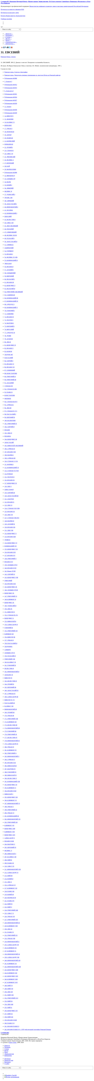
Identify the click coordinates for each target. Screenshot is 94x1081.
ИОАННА (7, 436)
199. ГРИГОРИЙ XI (10, 810)
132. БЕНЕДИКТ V (10, 533)
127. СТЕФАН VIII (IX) (11, 518)
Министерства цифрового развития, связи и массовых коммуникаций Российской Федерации (58, 6)
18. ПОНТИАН (9, 131)
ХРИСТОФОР (9, 489)
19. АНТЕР (7, 135)
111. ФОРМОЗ (8, 464)
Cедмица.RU (5, 1032)
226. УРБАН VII (9, 916)
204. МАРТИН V (9, 844)
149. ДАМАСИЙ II (10, 606)
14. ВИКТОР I (8, 116)
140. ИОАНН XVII (10, 568)
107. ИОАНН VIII (10, 452)
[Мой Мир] (8, 47)
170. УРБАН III (9, 715)
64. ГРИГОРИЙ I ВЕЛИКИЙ (13, 292)
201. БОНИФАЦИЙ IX (11, 816)
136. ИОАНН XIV (10, 552)
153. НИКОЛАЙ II (10, 621)
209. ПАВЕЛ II (9, 863)
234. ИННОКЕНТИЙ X (11, 941)
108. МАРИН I (9, 455)
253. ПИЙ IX (8, 1001)
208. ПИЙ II (8, 860)
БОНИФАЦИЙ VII (10, 546)
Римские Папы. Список (8, 57)
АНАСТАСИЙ (9, 442)
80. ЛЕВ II (7, 342)
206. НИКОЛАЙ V (10, 854)
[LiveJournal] (6, 47)
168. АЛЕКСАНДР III (11, 697)
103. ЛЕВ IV (8, 433)
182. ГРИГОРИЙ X (10, 753)
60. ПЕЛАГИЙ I (9, 279)
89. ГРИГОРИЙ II (10, 376)
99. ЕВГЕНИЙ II (9, 417)
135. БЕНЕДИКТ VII (11, 549)
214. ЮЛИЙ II (8, 879)
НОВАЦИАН (8, 144)
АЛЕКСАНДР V (9, 838)
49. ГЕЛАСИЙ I (9, 238)
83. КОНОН (8, 351)
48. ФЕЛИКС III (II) (10, 235)
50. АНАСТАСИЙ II (10, 241)
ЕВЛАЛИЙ (8, 216)
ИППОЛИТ (8, 125)
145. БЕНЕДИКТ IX (10, 587)
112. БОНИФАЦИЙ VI (11, 467)
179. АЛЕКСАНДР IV (11, 744)
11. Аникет (7, 106)
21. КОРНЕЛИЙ (9, 141)
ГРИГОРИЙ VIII (9, 659)
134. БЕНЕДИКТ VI (10, 543)
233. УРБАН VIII (9, 938)
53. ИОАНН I (8, 254)
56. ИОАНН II (8, 266)
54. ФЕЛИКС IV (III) (10, 257)
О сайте (6, 1063)
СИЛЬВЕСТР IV (9, 653)
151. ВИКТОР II (9, 612)
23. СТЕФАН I (9, 150)
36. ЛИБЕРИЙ (8, 188)
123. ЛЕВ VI (8, 505)
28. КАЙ (7, 166)
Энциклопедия (9, 1054)
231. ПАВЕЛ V (9, 932)
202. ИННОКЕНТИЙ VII (12, 819)
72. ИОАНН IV (9, 317)
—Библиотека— (9, 44)
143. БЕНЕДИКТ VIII (11, 577)
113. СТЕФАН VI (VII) (11, 471)
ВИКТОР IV (8, 678)
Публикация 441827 (10, 100)
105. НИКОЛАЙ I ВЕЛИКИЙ (13, 445)
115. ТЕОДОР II (9, 477)
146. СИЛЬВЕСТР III (11, 590)
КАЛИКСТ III (8, 706)
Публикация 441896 (10, 172)
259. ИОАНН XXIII (10, 1020)
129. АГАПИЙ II (9, 524)
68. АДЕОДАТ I (9, 304)
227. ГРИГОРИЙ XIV (11, 919)
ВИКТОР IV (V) (9, 700)
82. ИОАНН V (8, 348)
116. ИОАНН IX (9, 480)
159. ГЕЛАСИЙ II (10, 656)
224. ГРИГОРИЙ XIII (11, 910)
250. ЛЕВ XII (8, 992)
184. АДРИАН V (9, 759)
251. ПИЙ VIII (8, 995)
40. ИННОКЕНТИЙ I (11, 207)
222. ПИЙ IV (8, 904)
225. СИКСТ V (9, 913)
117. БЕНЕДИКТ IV (10, 483)
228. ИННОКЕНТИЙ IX (12, 923)
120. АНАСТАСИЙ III (11, 496)
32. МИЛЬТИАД (9, 175)
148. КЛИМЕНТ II (10, 599)
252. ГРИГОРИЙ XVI (11, 998)
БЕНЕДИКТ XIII (9, 828)
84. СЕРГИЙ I (8, 361)
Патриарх (7, 1047)
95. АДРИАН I (9, 405)
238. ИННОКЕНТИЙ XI (12, 954)
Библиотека (8, 1055)
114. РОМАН (8, 474)
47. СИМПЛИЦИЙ (10, 232)
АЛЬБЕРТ (7, 649)
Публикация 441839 (10, 113)
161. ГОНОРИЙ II (10, 665)
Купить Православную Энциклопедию (13, 16)
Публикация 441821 (10, 94)
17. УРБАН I (8, 128)
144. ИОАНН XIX (10, 584)
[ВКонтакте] (4, 47)
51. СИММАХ (8, 245)
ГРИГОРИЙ (8, 580)
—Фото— (7, 40)
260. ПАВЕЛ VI (9, 1023)
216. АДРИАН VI (10, 885)
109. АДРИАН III (9, 458)
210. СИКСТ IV (9, 866)
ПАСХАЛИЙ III (9, 703)
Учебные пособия (6, 19)
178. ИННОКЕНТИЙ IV (12, 741)
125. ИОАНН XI (9, 511)
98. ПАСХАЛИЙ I (10, 414)
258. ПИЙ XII (8, 1017)
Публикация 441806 (10, 78)
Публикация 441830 (10, 103)
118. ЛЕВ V (8, 486)
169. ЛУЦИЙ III (9, 712)
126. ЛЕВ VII (8, 514)
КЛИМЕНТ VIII (9, 832)
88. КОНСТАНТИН (10, 373)
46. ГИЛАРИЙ (9, 229)
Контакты (7, 1062)
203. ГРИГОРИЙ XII (10, 822)
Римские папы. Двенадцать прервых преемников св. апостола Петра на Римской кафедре (32, 75)
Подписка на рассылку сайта (10, 12)
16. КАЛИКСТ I (9, 122)
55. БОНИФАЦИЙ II (11, 260)
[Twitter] (10, 47)
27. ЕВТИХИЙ (9, 163)
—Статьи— (8, 37)
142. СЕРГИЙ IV (9, 574)
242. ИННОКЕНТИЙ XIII (12, 967)
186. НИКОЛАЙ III (10, 766)
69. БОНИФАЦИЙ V (11, 307)
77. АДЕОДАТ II (9, 332)
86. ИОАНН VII (9, 367)
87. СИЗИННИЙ (9, 370)
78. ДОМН (7, 336)
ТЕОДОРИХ (8, 646)
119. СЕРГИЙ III (9, 493)
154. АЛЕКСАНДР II (11, 624)
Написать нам (8, 1060)
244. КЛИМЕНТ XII (10, 973)
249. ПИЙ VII (8, 989)
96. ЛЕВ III (7, 408)
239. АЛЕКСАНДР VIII (11, 957)
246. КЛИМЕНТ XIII (11, 979)
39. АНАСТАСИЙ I (10, 204)
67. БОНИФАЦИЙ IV (11, 301)
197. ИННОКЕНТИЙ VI (12, 803)
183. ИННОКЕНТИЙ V (11, 756)
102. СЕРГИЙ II (9, 427)
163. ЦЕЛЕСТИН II (10, 681)
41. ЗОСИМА (8, 210)
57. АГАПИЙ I (9, 270)
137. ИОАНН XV (9, 555)
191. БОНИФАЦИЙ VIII (12, 781)
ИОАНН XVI (8, 562)
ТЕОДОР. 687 (8, 354)
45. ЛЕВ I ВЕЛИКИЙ (11, 226)
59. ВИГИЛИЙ (9, 276)
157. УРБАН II (8, 640)
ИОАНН (7, 430)
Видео (6, 1050)
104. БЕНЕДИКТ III (10, 439)
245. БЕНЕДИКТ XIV (11, 976)
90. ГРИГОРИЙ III (10, 379)
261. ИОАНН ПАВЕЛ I (11, 1026)
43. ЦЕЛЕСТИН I (10, 219)
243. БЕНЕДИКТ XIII (11, 970)
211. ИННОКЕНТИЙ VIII (12, 869)
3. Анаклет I (8, 81)
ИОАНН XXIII (9, 841)
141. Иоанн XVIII (9, 571)
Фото (6, 1052)
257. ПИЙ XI (8, 1014)
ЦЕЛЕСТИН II (9, 668)
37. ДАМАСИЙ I (9, 194)
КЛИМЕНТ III (8, 634)
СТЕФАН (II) (8, 386)
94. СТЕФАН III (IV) (10, 401)
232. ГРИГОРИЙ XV (11, 935)
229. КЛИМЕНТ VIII (11, 926)
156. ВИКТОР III (9, 637)
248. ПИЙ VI (8, 985)
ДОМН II (7, 540)
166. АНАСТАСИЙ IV (11, 690)
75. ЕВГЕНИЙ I (9, 326)
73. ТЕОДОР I (8, 320)
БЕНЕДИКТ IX (9, 593)
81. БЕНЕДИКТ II (10, 345)
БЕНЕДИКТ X (9, 618)
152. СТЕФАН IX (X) (11, 615)
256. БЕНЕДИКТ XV (11, 1010)
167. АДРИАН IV (10, 693)
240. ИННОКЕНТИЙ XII (12, 960)
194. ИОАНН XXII (10, 791)
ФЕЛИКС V (8, 850)
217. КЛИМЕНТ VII (10, 888)
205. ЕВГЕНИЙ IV (10, 847)
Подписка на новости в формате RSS (12, 9)
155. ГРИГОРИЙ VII (10, 631)
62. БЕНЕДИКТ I (9, 285)
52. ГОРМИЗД (8, 251)
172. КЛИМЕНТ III (10, 722)
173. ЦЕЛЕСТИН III (10, 725)
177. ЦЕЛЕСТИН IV (10, 737)
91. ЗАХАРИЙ (9, 383)
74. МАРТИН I (9, 323)
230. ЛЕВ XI (8, 929)
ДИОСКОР (8, 263)
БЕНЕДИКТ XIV (9, 835)
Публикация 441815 (10, 88)
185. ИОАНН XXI (10, 762)
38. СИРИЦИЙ (9, 201)
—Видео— (7, 39)
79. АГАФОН (8, 339)
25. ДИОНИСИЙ (9, 157)
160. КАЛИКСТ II (10, 662)
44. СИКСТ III (8, 223)
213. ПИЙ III (8, 875)
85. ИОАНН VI (9, 364)
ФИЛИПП (7, 398)
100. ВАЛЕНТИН (10, 420)
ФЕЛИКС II (8, 191)
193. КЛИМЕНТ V (10, 788)
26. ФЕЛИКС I (9, 160)
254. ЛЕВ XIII (8, 1004)
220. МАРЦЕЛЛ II (10, 897)
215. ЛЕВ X (8, 882)
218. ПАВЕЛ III (9, 891)
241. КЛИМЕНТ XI (10, 963)
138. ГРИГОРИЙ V (10, 558)
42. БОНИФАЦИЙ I (10, 213)
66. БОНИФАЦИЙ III (11, 298)
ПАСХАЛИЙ (8, 358)
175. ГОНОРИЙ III (10, 731)
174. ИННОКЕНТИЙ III (12, 728)
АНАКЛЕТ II (8, 675)
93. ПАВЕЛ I (8, 392)
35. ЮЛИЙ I (8, 185)
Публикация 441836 (10, 110)
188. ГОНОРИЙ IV (10, 772)
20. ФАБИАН (8, 138)
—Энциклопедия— (10, 42)
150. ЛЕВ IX (8, 609)
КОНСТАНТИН (9, 395)
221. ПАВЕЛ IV (9, 901)
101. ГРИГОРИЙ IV (10, 423)
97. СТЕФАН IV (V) (10, 411)
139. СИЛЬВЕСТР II (10, 565)
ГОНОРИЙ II (8, 627)
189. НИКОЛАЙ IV (10, 775)
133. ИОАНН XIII (10, 536)
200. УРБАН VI (9, 813)
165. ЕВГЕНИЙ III (10, 687)
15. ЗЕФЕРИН (8, 119)
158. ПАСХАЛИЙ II (10, 643)
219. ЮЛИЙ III (9, 894)
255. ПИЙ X (8, 1007)
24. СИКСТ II (8, 153)
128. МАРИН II (9, 521)
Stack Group (12, 1042)
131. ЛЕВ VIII (8, 530)
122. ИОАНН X (9, 502)
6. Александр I (8, 91)
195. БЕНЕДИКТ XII (11, 797)
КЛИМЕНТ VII (9, 825)
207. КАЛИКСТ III (10, 857)
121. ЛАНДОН (9, 499)
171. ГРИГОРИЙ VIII (11, 719)
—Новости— (8, 34)
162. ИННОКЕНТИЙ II (11, 671)
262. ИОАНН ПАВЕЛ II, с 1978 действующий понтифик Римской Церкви (27, 1029)
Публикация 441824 (10, 97)
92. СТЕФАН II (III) (10, 389)
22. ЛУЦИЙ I (8, 147)
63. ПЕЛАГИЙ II (9, 288)
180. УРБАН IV (9, 747)
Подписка (7, 1058)
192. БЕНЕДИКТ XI (10, 784)
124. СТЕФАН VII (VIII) (12, 508)
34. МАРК (7, 182)
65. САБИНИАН (9, 295)
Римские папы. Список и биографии (15, 72)
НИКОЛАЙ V (8, 794)
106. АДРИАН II (9, 449)
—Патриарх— (8, 35)
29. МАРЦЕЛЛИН (10, 169)
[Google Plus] (12, 47)
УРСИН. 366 (8, 197)
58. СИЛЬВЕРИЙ (10, 273)
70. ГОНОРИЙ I (9, 310)
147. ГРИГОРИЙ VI (10, 596)
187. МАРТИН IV (10, 769)
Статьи (6, 1049)
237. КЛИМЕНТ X (10, 951)
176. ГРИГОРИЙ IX (10, 734)
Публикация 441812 (10, 84)
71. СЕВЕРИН (8, 314)
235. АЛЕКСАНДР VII (11, 945)
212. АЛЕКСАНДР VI (11, 872)
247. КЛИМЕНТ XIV (11, 982)
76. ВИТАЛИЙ (9, 329)
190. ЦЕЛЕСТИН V (10, 778)
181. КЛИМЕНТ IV (10, 750)
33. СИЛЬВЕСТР (9, 179)
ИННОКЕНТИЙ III (10, 709)
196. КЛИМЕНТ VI (10, 800)
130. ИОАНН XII (9, 527)
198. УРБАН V (9, 806)
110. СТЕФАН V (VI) (11, 461)
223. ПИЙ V (8, 907)
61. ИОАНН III (9, 282)
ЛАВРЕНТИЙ (8, 248)
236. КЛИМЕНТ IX (10, 948)
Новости (7, 1045)
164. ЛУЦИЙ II (9, 684)
